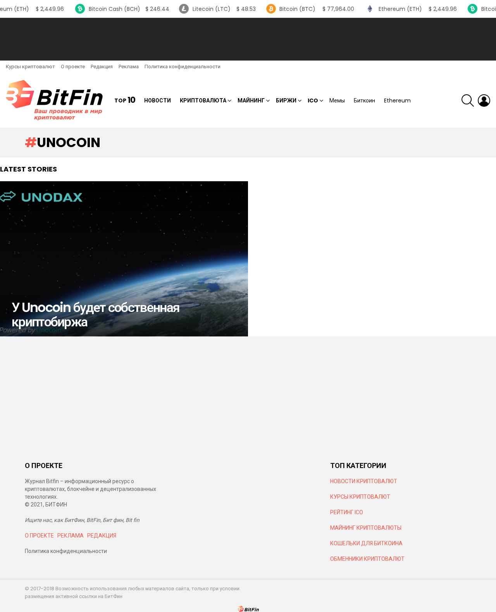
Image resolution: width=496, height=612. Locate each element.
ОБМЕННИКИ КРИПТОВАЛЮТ (367, 559)
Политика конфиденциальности (182, 66)
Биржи (286, 100)
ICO (313, 100)
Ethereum (397, 100)
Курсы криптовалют (30, 66)
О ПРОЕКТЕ (39, 535)
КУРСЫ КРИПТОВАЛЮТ (360, 497)
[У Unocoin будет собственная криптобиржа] (124, 258)
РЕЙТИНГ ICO (347, 512)
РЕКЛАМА (70, 535)
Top (124, 100)
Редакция (102, 66)
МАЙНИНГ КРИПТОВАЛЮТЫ (365, 528)
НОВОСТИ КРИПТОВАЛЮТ (363, 481)
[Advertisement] (248, 39)
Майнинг (251, 100)
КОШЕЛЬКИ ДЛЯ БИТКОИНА (366, 543)
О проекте (73, 66)
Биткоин (364, 100)
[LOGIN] (484, 100)
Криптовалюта (203, 100)
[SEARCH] (468, 100)
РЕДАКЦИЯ (101, 535)
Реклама (129, 66)
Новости (157, 100)
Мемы (337, 100)
